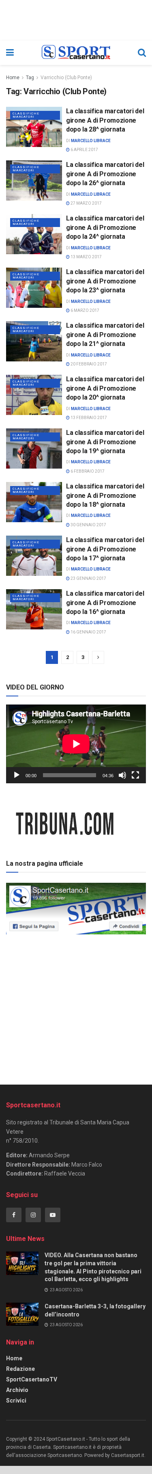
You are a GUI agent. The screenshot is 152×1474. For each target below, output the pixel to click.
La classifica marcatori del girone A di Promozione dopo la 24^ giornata (105, 227)
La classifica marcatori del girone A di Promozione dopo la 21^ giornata (105, 335)
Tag (30, 77)
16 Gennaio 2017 (88, 632)
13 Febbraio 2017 (88, 417)
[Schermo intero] (135, 775)
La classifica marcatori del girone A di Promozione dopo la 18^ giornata (105, 495)
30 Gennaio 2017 (88, 525)
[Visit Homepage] (75, 53)
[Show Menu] (10, 53)
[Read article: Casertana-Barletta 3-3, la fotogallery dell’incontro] (22, 1314)
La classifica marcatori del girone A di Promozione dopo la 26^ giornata (105, 174)
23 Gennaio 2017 (88, 578)
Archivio (17, 1390)
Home (12, 77)
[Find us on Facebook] (13, 1215)
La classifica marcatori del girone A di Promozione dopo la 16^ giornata (105, 603)
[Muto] (122, 775)
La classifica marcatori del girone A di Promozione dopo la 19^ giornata (105, 442)
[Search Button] (142, 53)
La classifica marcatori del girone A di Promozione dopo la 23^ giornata (105, 281)
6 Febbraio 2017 (87, 471)
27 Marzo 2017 (86, 203)
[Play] (17, 775)
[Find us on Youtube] (52, 1215)
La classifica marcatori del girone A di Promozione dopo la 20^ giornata (105, 388)
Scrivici (16, 1400)
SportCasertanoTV (31, 1379)
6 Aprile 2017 (84, 149)
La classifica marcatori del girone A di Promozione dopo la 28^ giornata (105, 120)
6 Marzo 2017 (84, 310)
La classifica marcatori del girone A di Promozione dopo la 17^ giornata (105, 549)
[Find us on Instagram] (33, 1215)
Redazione (20, 1369)
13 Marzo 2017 (86, 257)
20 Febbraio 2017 (88, 364)
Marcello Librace (91, 140)
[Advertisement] (76, 1006)
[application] (76, 744)
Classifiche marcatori (26, 115)
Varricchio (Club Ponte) (66, 77)
